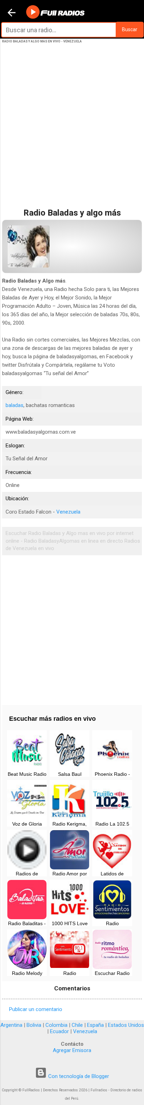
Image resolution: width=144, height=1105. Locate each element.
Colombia (56, 1025)
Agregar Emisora (72, 1050)
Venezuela (68, 512)
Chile (77, 1025)
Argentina (11, 1025)
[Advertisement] (72, 133)
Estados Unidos (126, 1025)
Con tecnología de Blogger (78, 1076)
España (95, 1025)
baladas (14, 405)
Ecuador (59, 1031)
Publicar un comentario (35, 1009)
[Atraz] (11, 13)
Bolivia (34, 1025)
